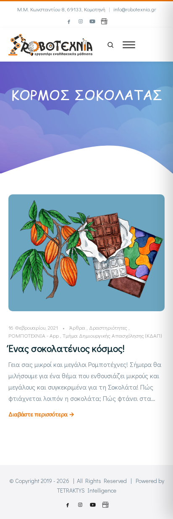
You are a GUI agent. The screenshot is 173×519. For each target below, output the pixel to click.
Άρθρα (77, 327)
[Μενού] (129, 45)
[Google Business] (104, 21)
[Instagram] (80, 21)
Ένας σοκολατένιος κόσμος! (66, 348)
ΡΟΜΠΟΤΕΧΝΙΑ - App (33, 335)
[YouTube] (92, 21)
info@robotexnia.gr (134, 9)
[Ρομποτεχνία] (50, 44)
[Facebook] (69, 21)
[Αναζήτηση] (110, 44)
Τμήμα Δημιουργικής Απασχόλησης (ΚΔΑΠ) (112, 335)
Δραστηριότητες (108, 327)
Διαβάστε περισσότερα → (41, 414)
